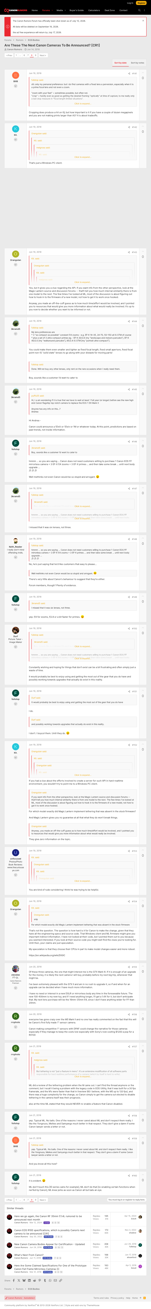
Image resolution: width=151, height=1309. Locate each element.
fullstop (132, 1246)
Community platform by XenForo (33, 1305)
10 (58, 1223)
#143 (134, 252)
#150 (134, 628)
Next (42, 55)
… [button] (20, 55)
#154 (134, 901)
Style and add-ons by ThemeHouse (82, 1305)
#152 (134, 745)
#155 (134, 967)
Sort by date (120, 62)
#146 (134, 441)
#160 (134, 1175)
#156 (134, 1014)
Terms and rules (101, 1298)
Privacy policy (117, 1298)
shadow (132, 1232)
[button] (52, 10)
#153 (134, 851)
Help (128, 1298)
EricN (133, 1218)
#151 (134, 691)
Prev (10, 55)
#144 (134, 321)
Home (135, 1298)
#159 (134, 1138)
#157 (134, 1046)
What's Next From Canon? (29, 1254)
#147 (134, 488)
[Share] (129, 73)
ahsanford (131, 1257)
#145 (134, 389)
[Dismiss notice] (143, 21)
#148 (134, 539)
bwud (133, 1268)
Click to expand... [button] (82, 103)
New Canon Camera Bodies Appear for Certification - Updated (49, 1244)
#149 (134, 597)
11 (62, 1247)
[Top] (140, 1298)
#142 (134, 127)
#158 (134, 1115)
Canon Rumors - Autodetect (21, 1298)
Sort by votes (137, 62)
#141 (134, 73)
